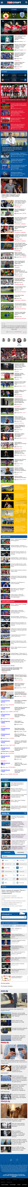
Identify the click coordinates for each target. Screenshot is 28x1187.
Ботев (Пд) (17, 206)
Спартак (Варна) (8, 871)
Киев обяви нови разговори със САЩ (18, 1021)
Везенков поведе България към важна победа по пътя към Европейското (12, 669)
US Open (11, 718)
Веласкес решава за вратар (17, 963)
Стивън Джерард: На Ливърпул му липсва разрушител (20, 426)
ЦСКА (25, 41)
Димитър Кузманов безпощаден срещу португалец (19, 684)
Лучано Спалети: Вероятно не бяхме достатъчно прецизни (20, 469)
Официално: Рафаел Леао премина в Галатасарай (19, 435)
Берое (24, 213)
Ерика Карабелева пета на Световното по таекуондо (20, 771)
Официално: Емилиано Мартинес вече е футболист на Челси (20, 452)
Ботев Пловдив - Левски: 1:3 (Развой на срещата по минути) (19, 153)
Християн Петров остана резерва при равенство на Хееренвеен (21, 219)
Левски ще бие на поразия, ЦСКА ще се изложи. (14, 900)
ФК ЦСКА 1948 (8, 864)
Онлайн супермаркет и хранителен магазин (17, 977)
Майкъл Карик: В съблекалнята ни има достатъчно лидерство (20, 418)
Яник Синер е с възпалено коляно (19, 722)
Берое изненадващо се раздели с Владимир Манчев (20, 210)
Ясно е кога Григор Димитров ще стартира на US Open (20, 735)
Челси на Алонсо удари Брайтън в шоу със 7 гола (20, 383)
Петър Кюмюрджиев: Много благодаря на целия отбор (20, 262)
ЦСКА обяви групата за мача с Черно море (13, 100)
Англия (3, 361)
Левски (12, 145)
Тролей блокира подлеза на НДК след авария (19, 1028)
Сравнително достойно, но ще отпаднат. (13, 905)
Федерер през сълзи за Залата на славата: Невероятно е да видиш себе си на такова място (20, 503)
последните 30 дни (20, 925)
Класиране (20, 852)
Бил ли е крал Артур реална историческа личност (18, 1125)
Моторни (11, 704)
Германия (17, 379)
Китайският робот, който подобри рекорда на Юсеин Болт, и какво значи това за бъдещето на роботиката (19, 1078)
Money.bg (9, 1179)
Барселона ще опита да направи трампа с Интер (20, 460)
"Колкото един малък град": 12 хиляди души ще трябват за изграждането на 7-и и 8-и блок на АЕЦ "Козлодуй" (18, 842)
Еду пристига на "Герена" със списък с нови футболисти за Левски (18, 553)
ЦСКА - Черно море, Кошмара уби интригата (19, 540)
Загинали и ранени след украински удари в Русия (12, 1009)
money (6, 813)
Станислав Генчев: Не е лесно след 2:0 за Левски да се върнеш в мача (20, 202)
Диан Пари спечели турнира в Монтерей (20, 729)
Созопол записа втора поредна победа (20, 287)
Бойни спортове (13, 711)
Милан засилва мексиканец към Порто (20, 477)
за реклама (12, 1184)
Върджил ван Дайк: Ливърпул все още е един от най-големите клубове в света (20, 365)
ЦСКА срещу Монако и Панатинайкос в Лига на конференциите (17, 947)
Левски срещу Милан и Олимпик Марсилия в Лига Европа (18, 935)
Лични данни (5, 983)
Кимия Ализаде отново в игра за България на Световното (21, 708)
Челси (24, 455)
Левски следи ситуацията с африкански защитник (18, 159)
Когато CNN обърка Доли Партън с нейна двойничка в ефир (18, 1148)
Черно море (22, 875)
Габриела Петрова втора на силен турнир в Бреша (21, 675)
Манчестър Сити (18, 448)
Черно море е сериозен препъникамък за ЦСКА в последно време (17, 112)
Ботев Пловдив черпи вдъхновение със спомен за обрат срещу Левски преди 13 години (21, 245)
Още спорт (12, 745)
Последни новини (6, 986)
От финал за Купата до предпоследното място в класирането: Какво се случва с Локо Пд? (14, 327)
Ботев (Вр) (21, 882)
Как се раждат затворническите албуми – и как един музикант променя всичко (18, 1133)
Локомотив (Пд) (19, 284)
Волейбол (11, 753)
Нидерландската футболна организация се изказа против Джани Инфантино (20, 400)
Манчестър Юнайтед (19, 423)
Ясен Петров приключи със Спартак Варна (18, 970)
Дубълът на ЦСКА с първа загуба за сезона (18, 119)
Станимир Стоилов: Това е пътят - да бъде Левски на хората (21, 236)
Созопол (17, 267)
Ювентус (16, 474)
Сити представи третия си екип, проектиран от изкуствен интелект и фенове (20, 511)
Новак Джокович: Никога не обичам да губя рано (20, 715)
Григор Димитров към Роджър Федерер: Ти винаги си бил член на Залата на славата (20, 495)
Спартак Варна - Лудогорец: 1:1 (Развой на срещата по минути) (19, 558)
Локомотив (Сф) (23, 879)
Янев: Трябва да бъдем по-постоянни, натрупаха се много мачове (20, 37)
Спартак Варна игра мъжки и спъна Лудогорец (19, 63)
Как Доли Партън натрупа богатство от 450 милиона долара (18, 817)
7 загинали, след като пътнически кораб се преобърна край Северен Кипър (18, 1038)
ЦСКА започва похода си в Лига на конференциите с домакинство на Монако (18, 126)
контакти (24, 1184)
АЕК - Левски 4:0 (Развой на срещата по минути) (18, 952)
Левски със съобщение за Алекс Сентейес (17, 583)
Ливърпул (17, 371)
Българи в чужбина (20, 224)
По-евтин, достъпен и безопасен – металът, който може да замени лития (19, 1096)
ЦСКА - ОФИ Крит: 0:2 (16, 928)
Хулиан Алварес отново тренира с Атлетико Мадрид (20, 391)
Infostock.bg (9, 1182)
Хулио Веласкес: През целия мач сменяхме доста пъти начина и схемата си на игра (12, 149)
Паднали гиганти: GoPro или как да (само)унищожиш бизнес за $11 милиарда (18, 836)
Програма (7, 852)
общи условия (4, 1184)
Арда (6, 882)
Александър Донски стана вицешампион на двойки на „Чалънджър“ (21, 693)
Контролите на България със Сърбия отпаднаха (21, 756)
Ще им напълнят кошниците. (10, 896)
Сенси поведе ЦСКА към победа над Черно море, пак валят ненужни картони (13, 30)
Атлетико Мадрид (18, 396)
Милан (24, 479)
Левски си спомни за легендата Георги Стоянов (18, 173)
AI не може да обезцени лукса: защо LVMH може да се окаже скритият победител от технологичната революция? (14, 1069)
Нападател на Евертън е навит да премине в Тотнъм (20, 409)
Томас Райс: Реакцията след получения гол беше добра (11, 195)
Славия (6, 860)
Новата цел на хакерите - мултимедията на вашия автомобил (17, 830)
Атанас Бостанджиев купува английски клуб (18, 941)
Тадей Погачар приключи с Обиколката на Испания (21, 764)
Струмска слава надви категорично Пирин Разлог (20, 313)
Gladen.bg (3, 1182)
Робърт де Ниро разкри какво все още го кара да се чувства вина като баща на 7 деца (19, 1142)
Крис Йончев (19, 345)
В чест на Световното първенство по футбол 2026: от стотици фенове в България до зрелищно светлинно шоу (20, 529)
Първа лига (5, 33)
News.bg (2, 1179)
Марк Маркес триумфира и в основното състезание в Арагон (21, 701)
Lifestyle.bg (14, 1179)
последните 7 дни (7, 925)
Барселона (17, 465)
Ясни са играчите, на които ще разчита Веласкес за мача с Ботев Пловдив (19, 167)
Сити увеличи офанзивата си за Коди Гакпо (20, 443)
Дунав (6, 879)
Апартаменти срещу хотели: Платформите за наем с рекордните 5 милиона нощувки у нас (18, 848)
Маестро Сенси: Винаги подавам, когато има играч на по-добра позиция (20, 46)
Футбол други (18, 276)
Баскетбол (4, 672)
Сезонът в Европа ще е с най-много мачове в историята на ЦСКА (18, 105)
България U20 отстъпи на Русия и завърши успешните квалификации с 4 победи (14, 749)
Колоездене (12, 767)
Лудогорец (4, 197)
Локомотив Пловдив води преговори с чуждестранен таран (20, 279)
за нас (18, 1184)
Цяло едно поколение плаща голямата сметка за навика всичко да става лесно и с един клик (14, 1062)
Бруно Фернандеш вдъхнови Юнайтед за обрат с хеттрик (13, 359)
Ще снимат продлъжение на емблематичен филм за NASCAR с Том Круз (20, 487)
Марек (24, 257)
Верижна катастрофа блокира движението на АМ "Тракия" (19, 1014)
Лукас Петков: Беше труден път (19, 296)
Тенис (24, 687)
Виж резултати (23, 909)
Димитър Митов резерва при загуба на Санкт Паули (21, 227)
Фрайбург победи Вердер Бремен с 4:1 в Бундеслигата (20, 374)
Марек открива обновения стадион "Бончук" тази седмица (20, 254)
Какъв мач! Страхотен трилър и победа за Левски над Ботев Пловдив (20, 54)
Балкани (24, 438)
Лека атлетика (19, 680)
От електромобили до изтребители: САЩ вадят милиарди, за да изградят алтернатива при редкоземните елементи (17, 824)
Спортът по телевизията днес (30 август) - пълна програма (21, 742)
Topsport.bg (21, 1179)
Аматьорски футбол (20, 291)
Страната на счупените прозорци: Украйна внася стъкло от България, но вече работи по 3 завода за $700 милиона (14, 1088)
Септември (21, 860)
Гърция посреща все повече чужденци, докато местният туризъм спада (13, 1120)
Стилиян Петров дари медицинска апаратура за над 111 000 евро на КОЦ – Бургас (20, 520)
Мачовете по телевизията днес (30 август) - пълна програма (21, 271)
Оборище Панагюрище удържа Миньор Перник (21, 304)
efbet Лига (4, 856)
